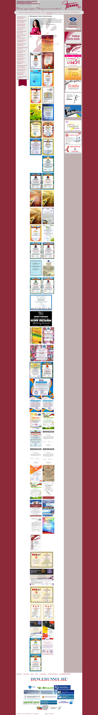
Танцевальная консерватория (73, 30)
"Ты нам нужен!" (42, 673)
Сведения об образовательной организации (29, 12)
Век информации (28, 713)
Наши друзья (26, 673)
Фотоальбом (67, 12)
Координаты (19, 673)
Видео (32, 673)
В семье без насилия (52, 673)
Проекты (60, 12)
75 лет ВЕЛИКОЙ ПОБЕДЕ (64, 673)
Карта (36, 673)
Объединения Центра (51, 12)
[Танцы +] (49, 10)
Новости (43, 12)
